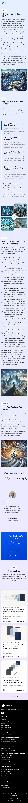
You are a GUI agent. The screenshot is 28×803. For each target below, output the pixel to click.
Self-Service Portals (6, 727)
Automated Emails (5, 759)
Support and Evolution (6, 729)
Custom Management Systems (8, 721)
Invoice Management (6, 778)
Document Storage (6, 748)
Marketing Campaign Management (9, 764)
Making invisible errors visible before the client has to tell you (13, 611)
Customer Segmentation (7, 743)
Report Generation (5, 776)
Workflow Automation (6, 734)
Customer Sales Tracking (7, 761)
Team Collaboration (6, 787)
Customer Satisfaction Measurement (10, 773)
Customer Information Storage (8, 739)
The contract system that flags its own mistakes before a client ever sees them (14, 647)
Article (18, 607)
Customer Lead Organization (8, 755)
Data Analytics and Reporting (8, 723)
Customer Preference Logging (8, 746)
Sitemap (19, 800)
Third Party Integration (6, 783)
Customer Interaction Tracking (8, 741)
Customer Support (5, 771)
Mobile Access (4, 785)
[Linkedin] (2, 713)
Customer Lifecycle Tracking (8, 750)
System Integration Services (8, 732)
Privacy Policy (10, 800)
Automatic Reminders (6, 757)
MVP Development (5, 725)
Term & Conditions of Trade (14, 798)
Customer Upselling (6, 766)
